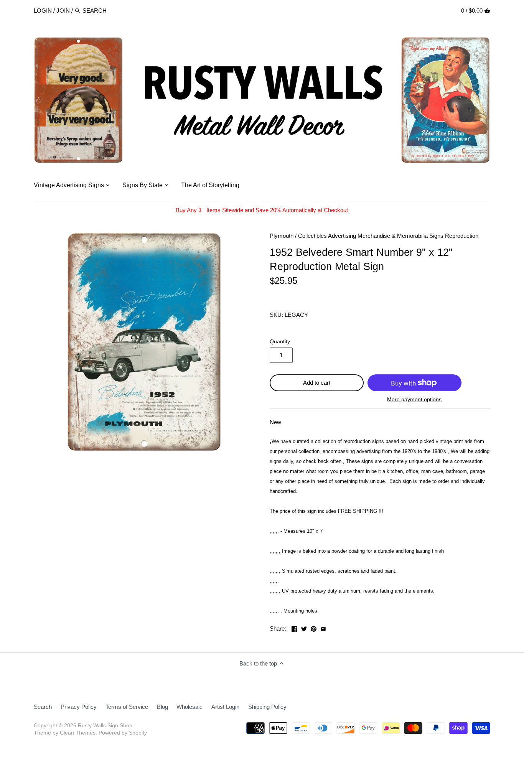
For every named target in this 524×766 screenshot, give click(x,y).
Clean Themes (78, 733)
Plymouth (281, 235)
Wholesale (189, 706)
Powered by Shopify (123, 733)
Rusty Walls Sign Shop (105, 725)
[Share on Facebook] (294, 627)
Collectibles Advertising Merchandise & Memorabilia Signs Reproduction (388, 235)
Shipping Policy (267, 706)
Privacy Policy (79, 706)
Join (63, 10)
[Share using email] (323, 627)
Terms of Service (126, 706)
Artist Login (225, 706)
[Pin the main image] (313, 627)
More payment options (414, 399)
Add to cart (316, 382)
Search (43, 706)
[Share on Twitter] (304, 627)
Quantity (280, 341)
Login (43, 10)
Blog (162, 706)
